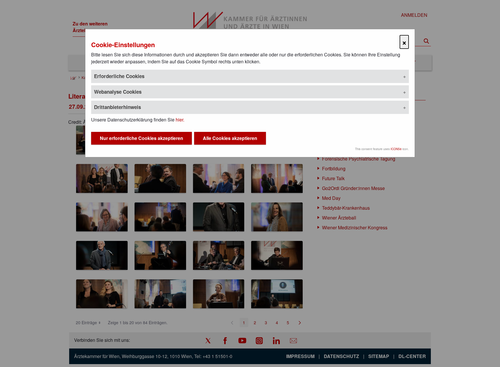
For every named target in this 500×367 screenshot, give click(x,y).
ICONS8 (396, 149)
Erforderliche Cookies (119, 76)
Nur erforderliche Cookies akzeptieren (141, 138)
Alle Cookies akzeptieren (230, 138)
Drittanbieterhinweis (117, 107)
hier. (180, 119)
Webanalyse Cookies (117, 91)
